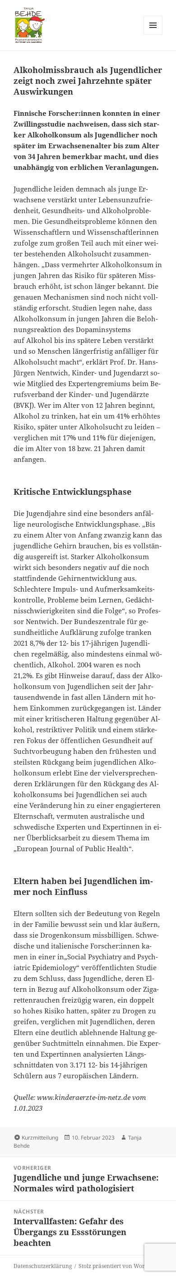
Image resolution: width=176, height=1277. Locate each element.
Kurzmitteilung (40, 1137)
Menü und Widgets (153, 34)
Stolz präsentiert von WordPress (120, 1266)
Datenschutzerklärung (43, 1266)
